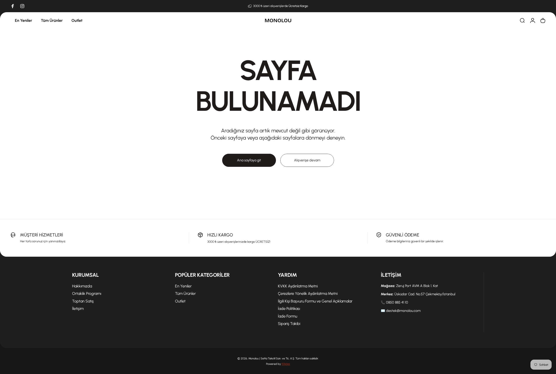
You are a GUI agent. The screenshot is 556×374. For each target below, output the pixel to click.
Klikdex (286, 363)
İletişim (78, 308)
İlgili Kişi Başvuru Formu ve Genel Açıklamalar (315, 301)
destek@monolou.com (403, 311)
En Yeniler (183, 286)
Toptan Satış (83, 301)
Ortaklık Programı (86, 293)
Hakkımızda (82, 286)
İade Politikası (289, 308)
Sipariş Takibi (289, 323)
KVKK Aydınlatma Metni (298, 286)
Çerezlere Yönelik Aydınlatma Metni (308, 293)
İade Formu (287, 316)
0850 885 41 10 (397, 302)
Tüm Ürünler (185, 293)
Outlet (180, 301)
